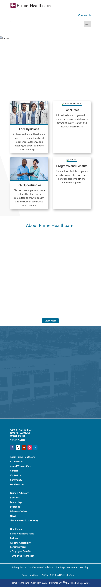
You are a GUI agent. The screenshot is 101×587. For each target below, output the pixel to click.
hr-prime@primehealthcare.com (70, 397)
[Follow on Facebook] (12, 447)
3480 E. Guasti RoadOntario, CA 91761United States (21, 432)
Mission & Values (18, 511)
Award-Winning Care (20, 466)
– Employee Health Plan (22, 555)
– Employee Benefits (20, 551)
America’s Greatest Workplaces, (68, 54)
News (13, 515)
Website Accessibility (20, 542)
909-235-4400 (18, 440)
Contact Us (84, 15)
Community (16, 479)
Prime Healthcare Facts (22, 533)
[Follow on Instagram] (29, 447)
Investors (15, 497)
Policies (14, 538)
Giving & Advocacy (19, 492)
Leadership (16, 502)
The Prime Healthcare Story (24, 520)
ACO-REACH (16, 461)
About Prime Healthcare (22, 456)
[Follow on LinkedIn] (35, 447)
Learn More (50, 320)
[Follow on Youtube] (24, 447)
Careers (14, 470)
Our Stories (16, 528)
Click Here (34, 358)
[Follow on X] (18, 447)
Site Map (60, 567)
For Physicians (17, 484)
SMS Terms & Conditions (40, 567)
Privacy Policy (19, 567)
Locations (15, 506)
